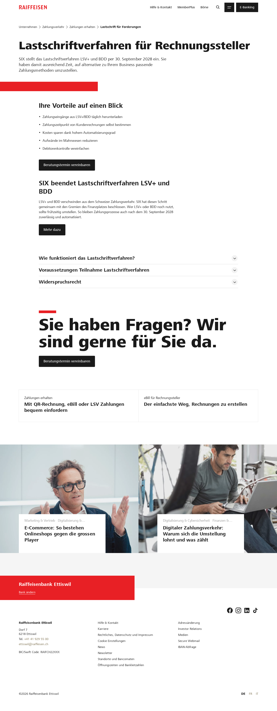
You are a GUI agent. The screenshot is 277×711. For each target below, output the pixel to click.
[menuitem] (160, 7)
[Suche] (218, 7)
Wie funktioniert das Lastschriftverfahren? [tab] (87, 258)
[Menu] (229, 7)
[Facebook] (230, 610)
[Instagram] (238, 610)
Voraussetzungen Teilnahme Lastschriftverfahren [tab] (94, 270)
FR (250, 694)
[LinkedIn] (247, 610)
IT (257, 694)
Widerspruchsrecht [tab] (60, 282)
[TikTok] (255, 610)
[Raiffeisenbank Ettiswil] (33, 7)
